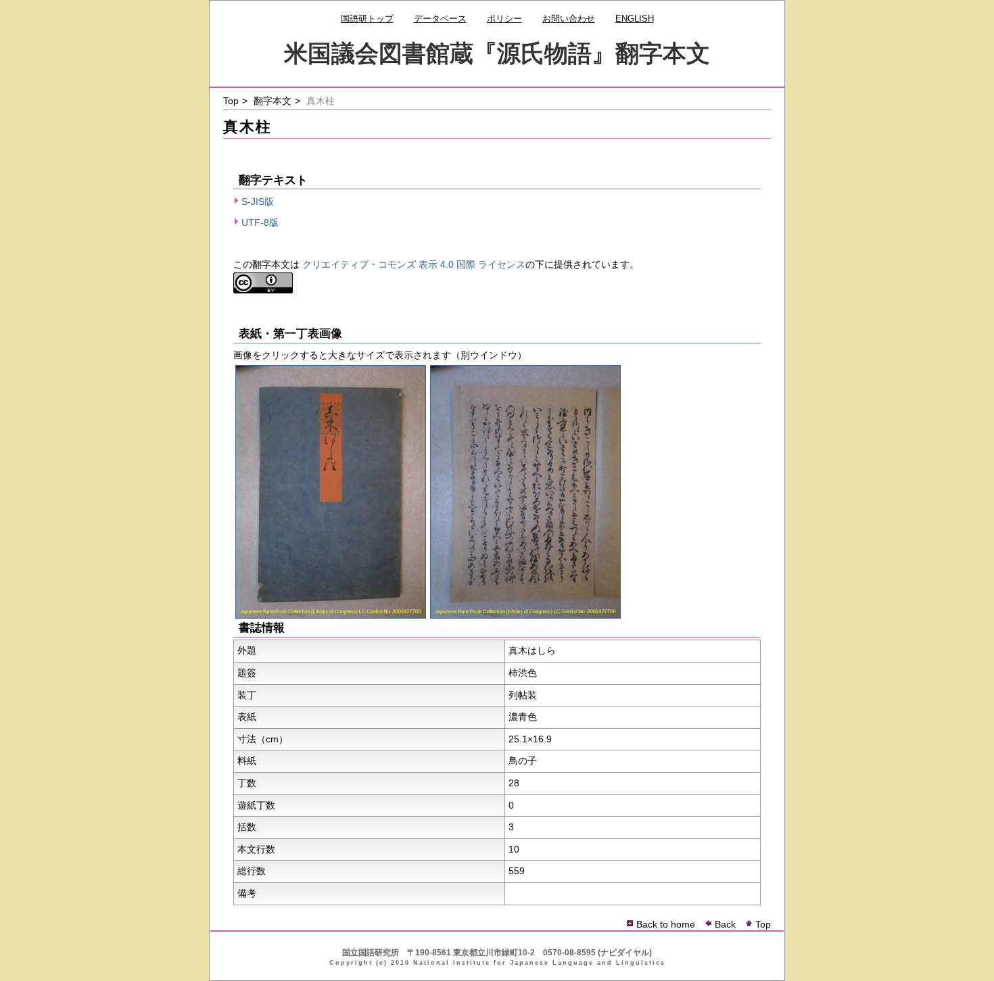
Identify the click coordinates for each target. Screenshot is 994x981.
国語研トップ (367, 19)
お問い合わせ (568, 19)
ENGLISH (634, 19)
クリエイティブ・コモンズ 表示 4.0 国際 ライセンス (413, 264)
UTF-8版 (260, 222)
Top (231, 100)
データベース (440, 19)
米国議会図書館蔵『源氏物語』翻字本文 (497, 53)
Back (725, 924)
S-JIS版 (257, 201)
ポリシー (504, 19)
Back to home (665, 924)
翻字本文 (272, 100)
